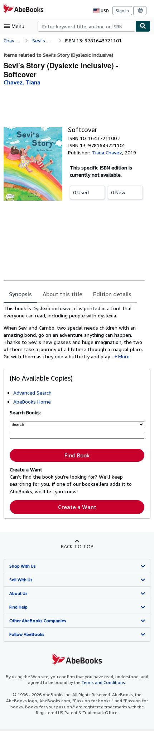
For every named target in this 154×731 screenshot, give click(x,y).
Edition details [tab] (112, 294)
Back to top (77, 546)
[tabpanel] (74, 332)
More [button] (124, 356)
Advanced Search (32, 393)
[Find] (143, 26)
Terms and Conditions (103, 682)
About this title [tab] (62, 294)
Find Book (77, 455)
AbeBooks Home (32, 402)
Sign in (122, 10)
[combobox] (86, 26)
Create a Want (77, 507)
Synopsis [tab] (20, 294)
